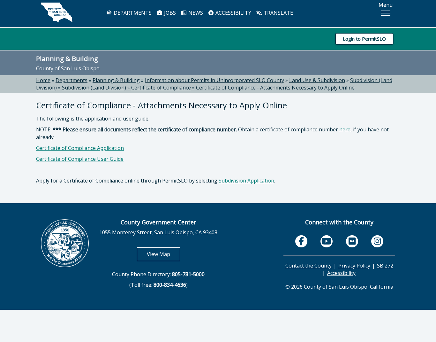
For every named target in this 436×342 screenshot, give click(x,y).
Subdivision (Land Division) (94, 87)
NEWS (195, 13)
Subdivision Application (246, 180)
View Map (163, 254)
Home (43, 80)
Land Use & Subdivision (317, 80)
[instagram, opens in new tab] (377, 241)
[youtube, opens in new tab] (326, 241)
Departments (71, 80)
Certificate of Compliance (161, 87)
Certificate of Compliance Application (80, 148)
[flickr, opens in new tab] (352, 241)
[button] (386, 13)
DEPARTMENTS (132, 13)
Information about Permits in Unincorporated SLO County (214, 80)
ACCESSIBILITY (232, 13)
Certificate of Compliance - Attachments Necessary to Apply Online (275, 87)
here (344, 129)
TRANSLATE (277, 13)
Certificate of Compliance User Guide (80, 158)
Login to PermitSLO (364, 38)
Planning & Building (67, 58)
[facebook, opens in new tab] (301, 241)
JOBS (169, 13)
